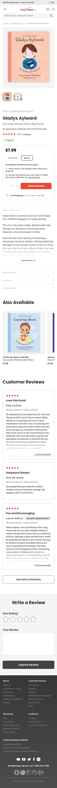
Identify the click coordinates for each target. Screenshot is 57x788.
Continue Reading (42, 454)
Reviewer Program (11, 728)
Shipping (32, 688)
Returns (32, 692)
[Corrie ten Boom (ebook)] (24, 332)
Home (5, 23)
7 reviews (26, 134)
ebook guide (34, 177)
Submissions (8, 695)
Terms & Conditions (37, 725)
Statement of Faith (12, 688)
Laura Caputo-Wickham (15, 129)
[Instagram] (38, 759)
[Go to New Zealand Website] (35, 771)
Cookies (32, 718)
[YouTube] (23, 759)
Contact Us (33, 685)
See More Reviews (28, 579)
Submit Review (29, 665)
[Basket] (53, 10)
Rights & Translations (12, 699)
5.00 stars (9, 134)
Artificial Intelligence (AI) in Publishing (20, 751)
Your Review (11, 629)
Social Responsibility (12, 744)
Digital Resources (17, 23)
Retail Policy (33, 702)
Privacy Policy (34, 721)
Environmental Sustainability (16, 747)
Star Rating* (11, 613)
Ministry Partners (36, 699)
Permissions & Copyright (39, 695)
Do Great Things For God (21, 111)
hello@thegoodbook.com (20, 765)
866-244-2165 (42, 765)
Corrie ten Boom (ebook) (16, 357)
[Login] (48, 9)
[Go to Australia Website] (29, 771)
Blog (5, 718)
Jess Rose (43, 129)
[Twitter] (29, 759)
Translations (8, 721)
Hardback (13, 158)
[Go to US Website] (23, 771)
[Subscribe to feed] (18, 759)
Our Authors (8, 692)
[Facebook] (34, 759)
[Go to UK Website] (17, 771)
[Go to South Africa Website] (40, 771)
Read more (27, 260)
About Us (7, 685)
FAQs (30, 706)
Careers (6, 702)
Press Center (9, 732)
